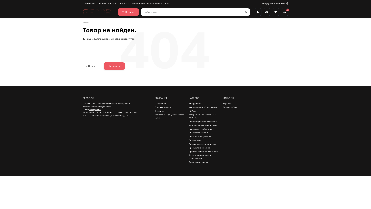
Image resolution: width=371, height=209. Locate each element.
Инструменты (195, 103)
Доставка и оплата (107, 3)
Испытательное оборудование (203, 107)
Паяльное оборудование (200, 136)
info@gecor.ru (268, 3)
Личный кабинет (230, 107)
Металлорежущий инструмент (203, 125)
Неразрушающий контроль (201, 129)
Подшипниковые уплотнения (202, 144)
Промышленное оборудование (203, 151)
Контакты (124, 3)
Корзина (227, 103)
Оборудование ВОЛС (199, 132)
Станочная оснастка (198, 162)
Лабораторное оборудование (203, 121)
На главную (114, 66)
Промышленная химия (199, 148)
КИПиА (192, 111)
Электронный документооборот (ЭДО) (151, 3)
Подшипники (195, 140)
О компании (88, 3)
